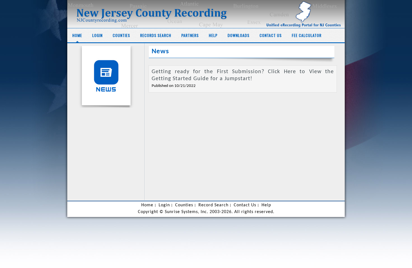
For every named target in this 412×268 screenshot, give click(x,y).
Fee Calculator (306, 35)
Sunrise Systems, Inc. (186, 212)
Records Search (155, 35)
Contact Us (271, 35)
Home (77, 35)
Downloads (238, 35)
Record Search (213, 205)
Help (213, 35)
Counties (121, 35)
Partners (190, 35)
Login (97, 35)
